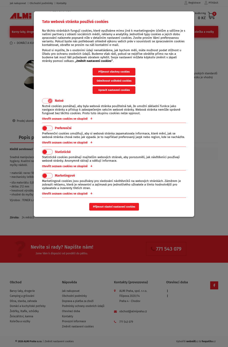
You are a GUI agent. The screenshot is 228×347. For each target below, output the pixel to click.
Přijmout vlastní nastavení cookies (114, 206)
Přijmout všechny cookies (114, 71)
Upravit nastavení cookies (114, 90)
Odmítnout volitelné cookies (114, 80)
